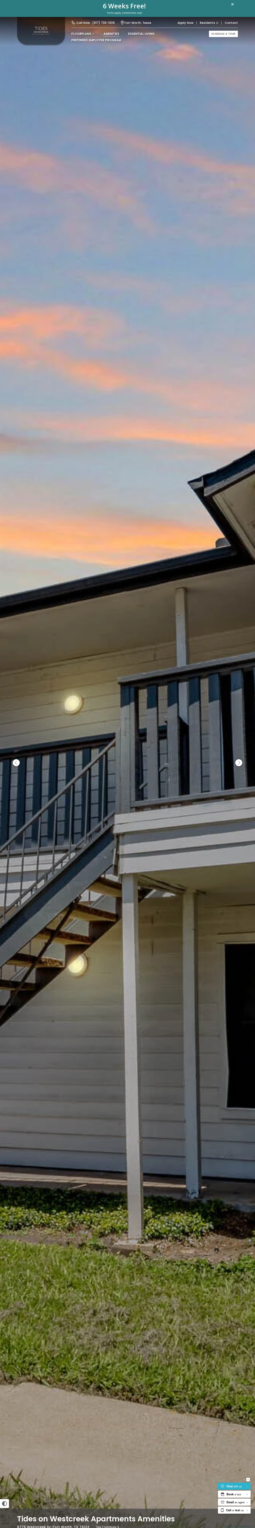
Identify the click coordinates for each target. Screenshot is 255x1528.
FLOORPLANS (81, 34)
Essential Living (141, 34)
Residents (207, 23)
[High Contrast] (4, 1503)
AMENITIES (111, 34)
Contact (231, 23)
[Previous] (16, 763)
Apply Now (185, 23)
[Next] (238, 763)
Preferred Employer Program (96, 40)
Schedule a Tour (223, 33)
